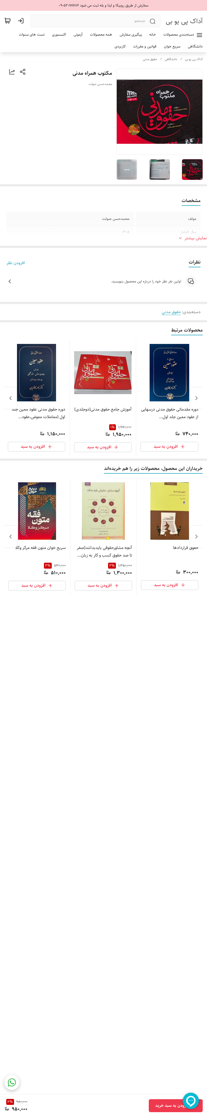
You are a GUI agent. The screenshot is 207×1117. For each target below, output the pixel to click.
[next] (10, 398)
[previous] (196, 398)
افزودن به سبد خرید (172, 1105)
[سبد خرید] (7, 21)
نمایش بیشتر (196, 238)
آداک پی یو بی (184, 21)
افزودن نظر (15, 263)
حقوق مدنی (150, 59)
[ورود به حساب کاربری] (22, 20)
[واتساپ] (11, 1082)
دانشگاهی (171, 59)
